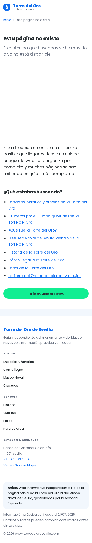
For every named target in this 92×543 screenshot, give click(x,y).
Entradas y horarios (18, 361)
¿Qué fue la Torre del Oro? (32, 230)
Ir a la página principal (46, 293)
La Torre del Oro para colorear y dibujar (44, 275)
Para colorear (14, 428)
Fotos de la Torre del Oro (31, 268)
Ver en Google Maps (19, 465)
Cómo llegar (13, 369)
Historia (9, 405)
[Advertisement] (46, 110)
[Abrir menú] (84, 7)
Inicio (7, 20)
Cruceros (10, 385)
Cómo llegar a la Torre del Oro (36, 260)
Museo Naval (13, 377)
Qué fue (9, 412)
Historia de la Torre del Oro (33, 252)
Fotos (7, 420)
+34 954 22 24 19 (16, 459)
